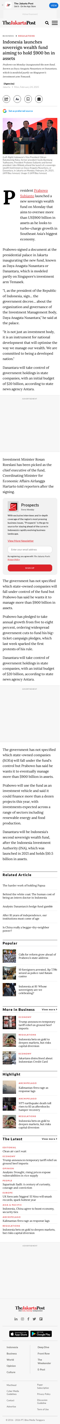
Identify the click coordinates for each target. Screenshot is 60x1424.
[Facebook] (28, 1319)
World (10, 1359)
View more (49, 1009)
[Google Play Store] (41, 1334)
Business (8, 36)
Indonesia (12, 1347)
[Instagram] (22, 1319)
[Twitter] (34, 1319)
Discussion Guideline (42, 1402)
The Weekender (44, 1361)
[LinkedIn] (16, 1319)
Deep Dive (43, 1347)
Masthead (11, 1385)
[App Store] (19, 1333)
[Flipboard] (41, 1319)
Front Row (44, 1353)
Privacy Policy (14, 559)
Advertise (11, 1406)
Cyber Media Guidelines (13, 1393)
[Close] (3, 5)
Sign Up (29, 568)
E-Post (41, 1369)
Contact (10, 1400)
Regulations (26, 36)
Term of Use (43, 1409)
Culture (11, 1372)
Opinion (11, 1365)
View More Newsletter (21, 540)
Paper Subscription (43, 1386)
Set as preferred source (21, 110)
